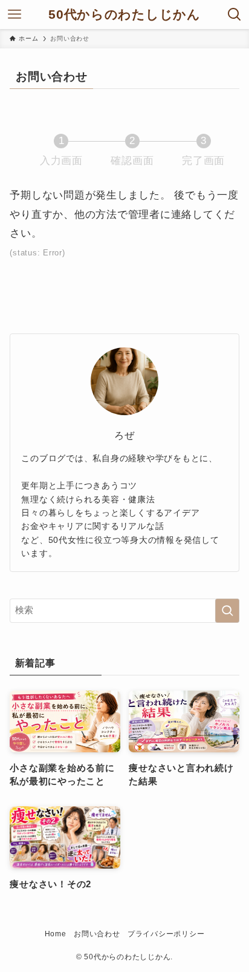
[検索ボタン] (234, 14)
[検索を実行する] (227, 611)
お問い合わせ (97, 934)
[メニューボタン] (14, 14)
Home (55, 934)
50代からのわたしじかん (124, 14)
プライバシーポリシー (166, 934)
